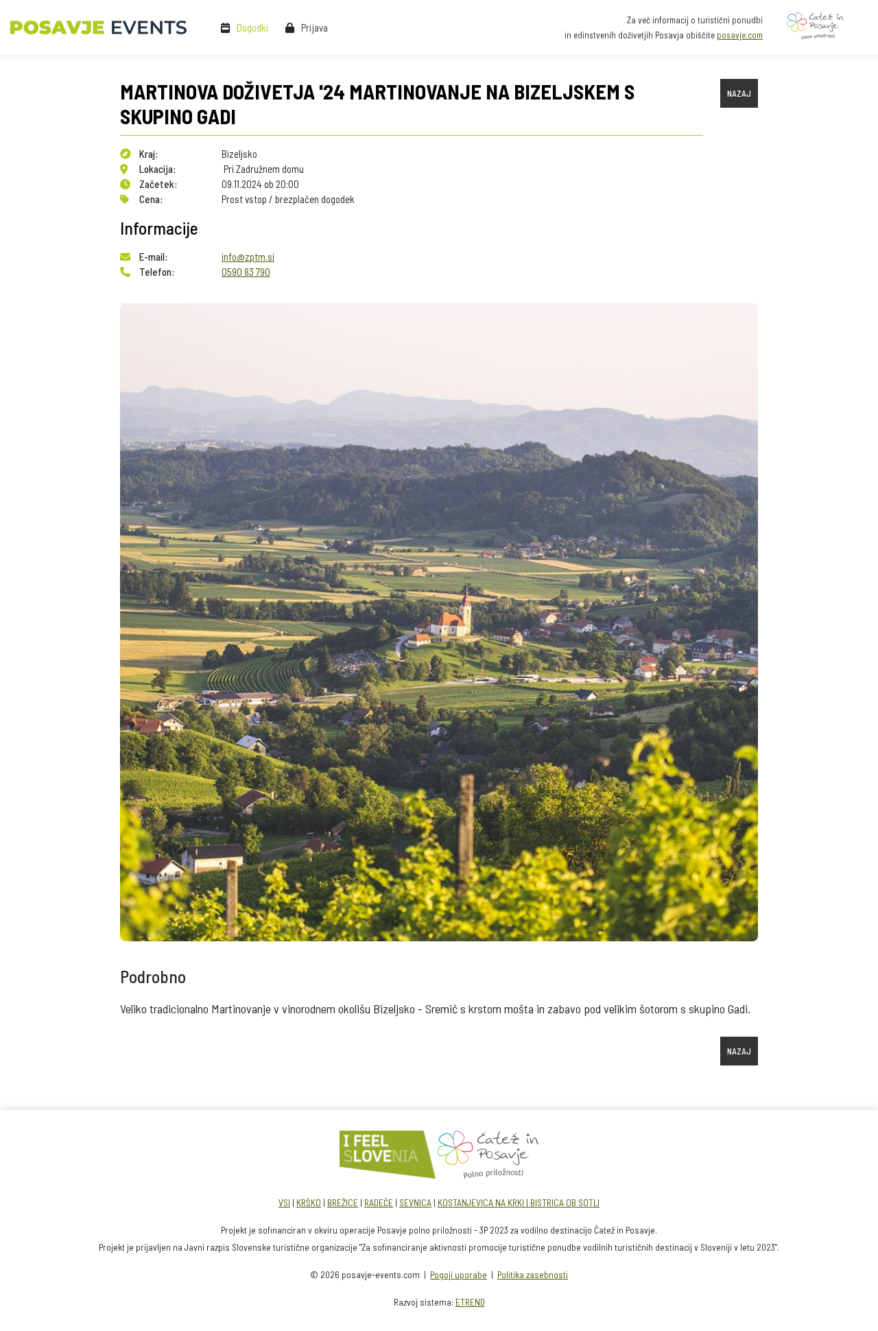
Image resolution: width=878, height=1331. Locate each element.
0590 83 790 (246, 272)
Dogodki (252, 27)
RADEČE (378, 1202)
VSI (284, 1202)
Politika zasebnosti (532, 1274)
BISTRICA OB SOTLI (565, 1202)
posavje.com (740, 35)
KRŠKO (308, 1202)
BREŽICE (342, 1202)
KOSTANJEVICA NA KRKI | (484, 1202)
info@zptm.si (248, 256)
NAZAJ (739, 93)
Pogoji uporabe (458, 1274)
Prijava (314, 27)
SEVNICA (415, 1202)
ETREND (470, 1302)
